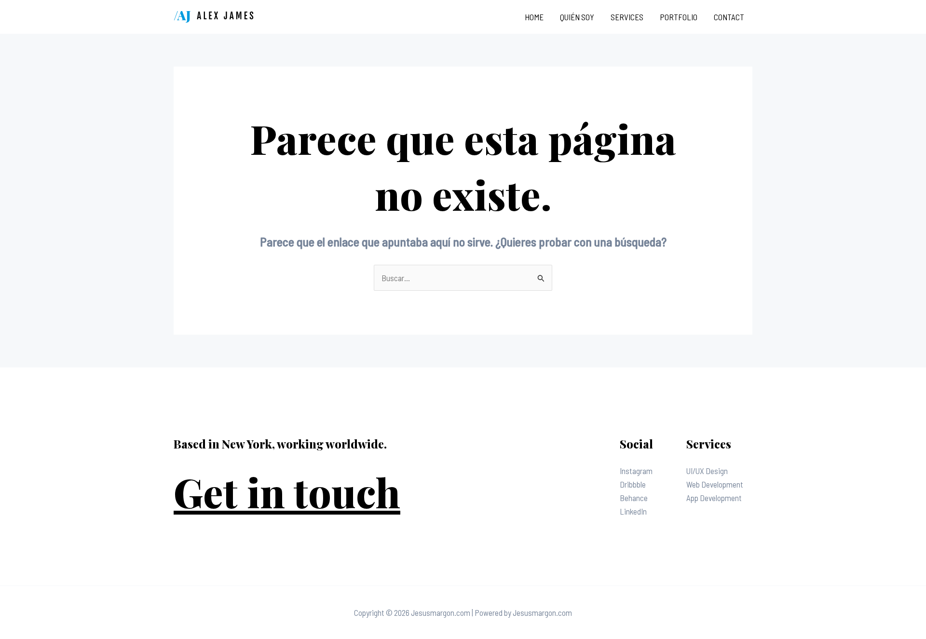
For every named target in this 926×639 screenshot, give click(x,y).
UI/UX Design (707, 471)
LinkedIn (633, 511)
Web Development (714, 484)
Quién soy (577, 17)
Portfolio (678, 17)
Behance (634, 498)
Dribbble (633, 484)
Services (627, 17)
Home (534, 17)
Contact (729, 17)
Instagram (636, 471)
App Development (714, 498)
